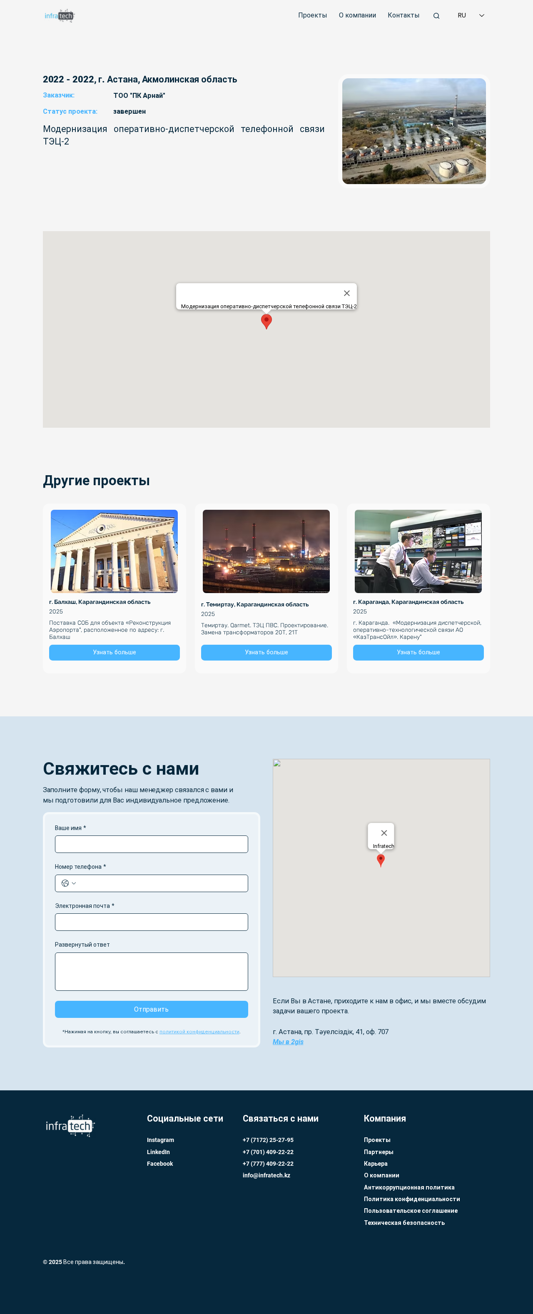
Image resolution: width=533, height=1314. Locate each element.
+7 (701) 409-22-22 (269, 1152)
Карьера (376, 1163)
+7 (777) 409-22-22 (269, 1163)
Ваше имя (70, 828)
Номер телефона (80, 866)
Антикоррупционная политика (409, 1187)
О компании (381, 1175)
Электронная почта (85, 906)
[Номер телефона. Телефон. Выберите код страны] (68, 883)
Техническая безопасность (404, 1222)
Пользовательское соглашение (411, 1210)
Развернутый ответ (82, 944)
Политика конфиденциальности (412, 1199)
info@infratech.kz (266, 1175)
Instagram (160, 1140)
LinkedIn (158, 1152)
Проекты (377, 1140)
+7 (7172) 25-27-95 (268, 1140)
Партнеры (379, 1152)
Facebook (160, 1163)
